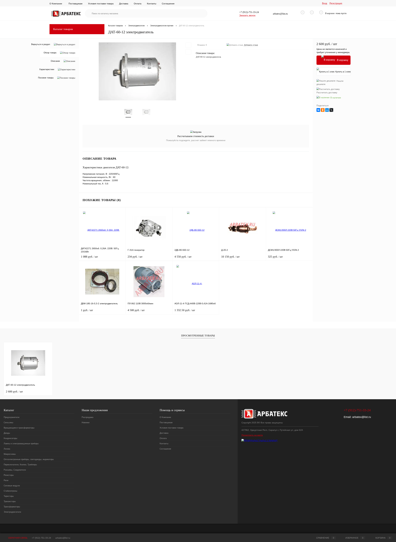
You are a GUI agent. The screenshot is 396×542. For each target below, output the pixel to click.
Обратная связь (17, 538)
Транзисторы (10, 501)
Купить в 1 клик (343, 71)
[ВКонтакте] (318, 110)
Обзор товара (50, 53)
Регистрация (335, 3)
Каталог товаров (63, 29)
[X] (331, 110)
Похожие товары (46, 78)
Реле (6, 480)
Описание (55, 61)
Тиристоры (9, 496)
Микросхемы (10, 454)
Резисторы (9, 475)
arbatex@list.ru (361, 417)
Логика (7, 449)
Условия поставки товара (101, 3)
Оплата (137, 3)
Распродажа (87, 417)
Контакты (151, 3)
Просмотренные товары (198, 335)
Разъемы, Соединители (15, 470)
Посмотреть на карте (252, 435)
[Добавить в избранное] (188, 45)
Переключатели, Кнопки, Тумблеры (20, 464)
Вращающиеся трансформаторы (19, 428)
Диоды (7, 433)
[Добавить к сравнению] (188, 52)
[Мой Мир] (327, 110)
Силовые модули (12, 485)
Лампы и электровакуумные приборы (21, 443)
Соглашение (168, 3)
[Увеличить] (137, 71)
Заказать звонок (247, 15)
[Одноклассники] (323, 110)
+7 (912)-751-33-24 (41, 538)
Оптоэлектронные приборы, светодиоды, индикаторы (29, 459)
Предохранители (11, 417)
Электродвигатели (12, 512)
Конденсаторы (10, 438)
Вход (324, 3)
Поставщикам (75, 3)
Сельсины (8, 422)
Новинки (85, 422)
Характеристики (46, 69)
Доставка (123, 3)
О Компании (56, 3)
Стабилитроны (10, 491)
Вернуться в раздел (40, 44)
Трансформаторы (12, 506)
